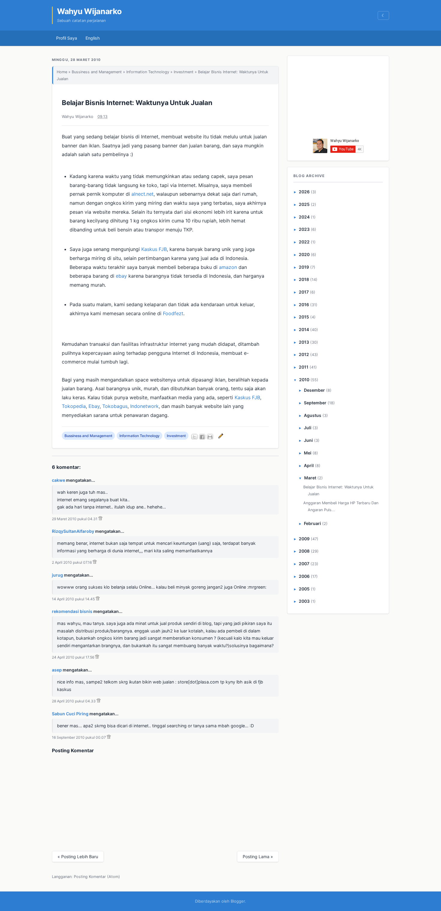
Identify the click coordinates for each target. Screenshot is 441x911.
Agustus (312, 415)
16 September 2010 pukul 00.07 (79, 737)
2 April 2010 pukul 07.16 (72, 562)
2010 (304, 379)
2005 (304, 588)
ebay (121, 276)
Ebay (94, 406)
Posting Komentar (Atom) (97, 876)
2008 (304, 551)
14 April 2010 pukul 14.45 (73, 599)
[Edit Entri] (220, 435)
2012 (304, 354)
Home (62, 72)
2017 (304, 291)
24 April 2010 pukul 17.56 (73, 657)
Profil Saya (66, 38)
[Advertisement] (338, 98)
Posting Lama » (258, 856)
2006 (304, 576)
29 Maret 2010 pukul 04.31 (75, 519)
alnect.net (142, 194)
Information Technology (147, 72)
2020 (304, 254)
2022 (304, 241)
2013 (304, 342)
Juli (307, 427)
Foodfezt (173, 313)
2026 (304, 191)
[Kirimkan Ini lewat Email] (210, 437)
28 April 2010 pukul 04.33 (74, 701)
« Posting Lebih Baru (78, 856)
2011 (303, 367)
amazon (228, 267)
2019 (304, 267)
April (309, 465)
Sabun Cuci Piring (70, 713)
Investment (184, 72)
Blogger (238, 901)
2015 (304, 316)
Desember (314, 390)
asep (57, 669)
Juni (308, 440)
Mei (307, 452)
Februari (312, 523)
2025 (304, 204)
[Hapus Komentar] (100, 519)
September (315, 402)
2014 (304, 329)
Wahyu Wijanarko (89, 11)
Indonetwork (144, 406)
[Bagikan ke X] (194, 437)
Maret (310, 477)
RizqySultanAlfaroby (73, 531)
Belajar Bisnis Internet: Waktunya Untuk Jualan (137, 102)
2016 (304, 304)
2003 (304, 601)
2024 (304, 216)
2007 (304, 563)
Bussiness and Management (97, 72)
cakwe (58, 480)
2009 (304, 538)
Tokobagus (115, 406)
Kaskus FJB (154, 249)
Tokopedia (74, 406)
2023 (304, 229)
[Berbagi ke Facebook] (202, 437)
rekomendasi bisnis (72, 611)
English (93, 38)
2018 (304, 279)
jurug (57, 575)
